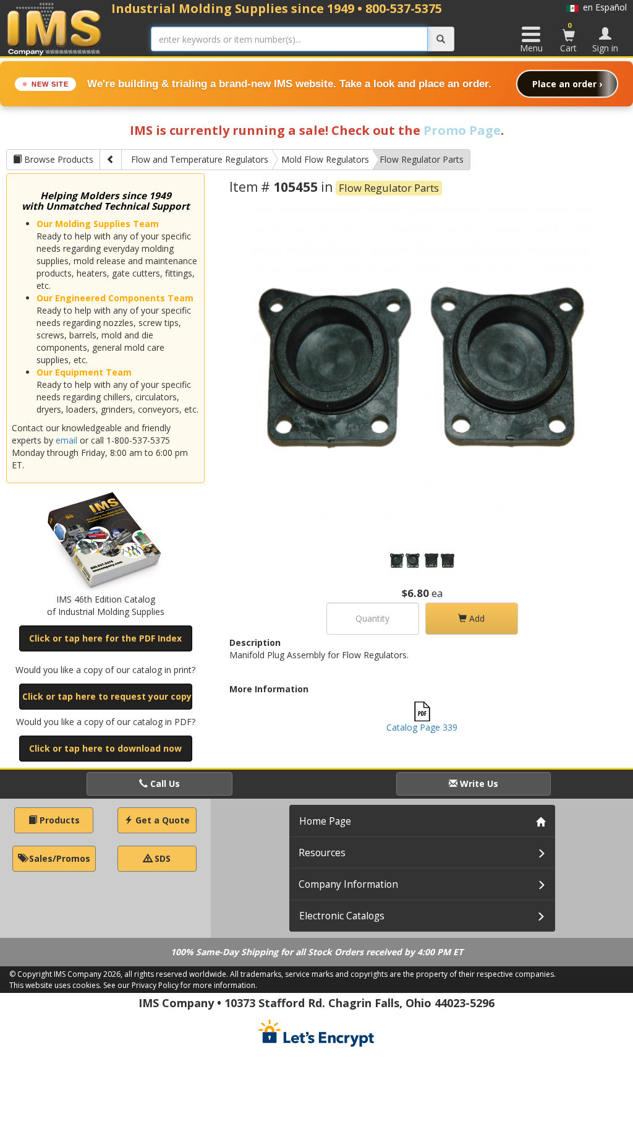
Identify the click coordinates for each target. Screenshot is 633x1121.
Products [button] (58, 820)
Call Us (164, 783)
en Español (603, 7)
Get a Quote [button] (161, 820)
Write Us (477, 783)
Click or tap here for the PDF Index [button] (105, 638)
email (66, 440)
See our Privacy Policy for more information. (180, 985)
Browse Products (57, 159)
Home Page (325, 821)
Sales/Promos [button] (58, 858)
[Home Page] (54, 28)
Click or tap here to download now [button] (105, 748)
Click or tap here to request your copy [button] (107, 696)
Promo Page (462, 130)
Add (476, 618)
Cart (568, 37)
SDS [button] (161, 858)
